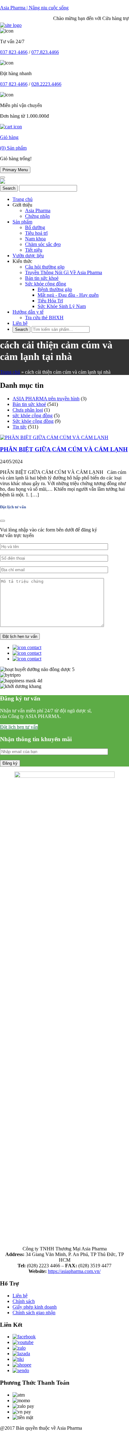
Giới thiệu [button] (22, 205)
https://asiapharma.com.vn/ (74, 1271)
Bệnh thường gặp (55, 289)
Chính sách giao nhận (34, 1312)
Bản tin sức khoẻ (42, 278)
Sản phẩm (22, 221)
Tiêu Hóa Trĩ (50, 300)
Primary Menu (15, 169)
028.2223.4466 (46, 84)
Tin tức (20, 426)
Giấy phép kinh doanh (35, 1307)
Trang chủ (23, 199)
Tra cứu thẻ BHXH (44, 317)
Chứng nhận (37, 216)
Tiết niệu (33, 250)
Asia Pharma (37, 210)
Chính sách (24, 1301)
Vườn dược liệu (28, 255)
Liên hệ (20, 323)
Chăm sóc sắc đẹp (43, 244)
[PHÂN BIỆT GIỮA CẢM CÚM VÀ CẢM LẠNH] (54, 437)
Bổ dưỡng (35, 227)
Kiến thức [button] (22, 261)
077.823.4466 (45, 52)
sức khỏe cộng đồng (33, 415)
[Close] (2, 521)
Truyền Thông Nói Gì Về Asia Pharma (63, 272)
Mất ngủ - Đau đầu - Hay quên (68, 295)
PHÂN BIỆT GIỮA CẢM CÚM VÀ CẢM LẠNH (64, 449)
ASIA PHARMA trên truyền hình (46, 398)
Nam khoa (35, 238)
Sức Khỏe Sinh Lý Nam (62, 306)
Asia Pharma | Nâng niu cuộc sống (34, 7)
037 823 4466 (14, 52)
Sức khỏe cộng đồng (45, 283)
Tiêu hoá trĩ (36, 233)
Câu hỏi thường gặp (44, 266)
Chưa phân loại (28, 410)
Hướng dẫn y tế (28, 312)
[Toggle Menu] (2, 177)
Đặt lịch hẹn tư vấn (19, 727)
